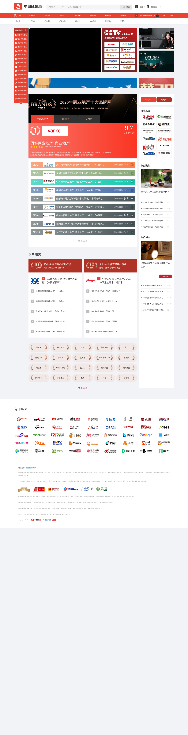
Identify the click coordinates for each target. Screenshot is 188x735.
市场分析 (108, 15)
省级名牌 (108, 21)
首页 (19, 15)
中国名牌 (17, 21)
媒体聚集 (123, 15)
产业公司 (93, 15)
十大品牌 (32, 21)
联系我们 (123, 21)
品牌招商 (47, 15)
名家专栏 (78, 15)
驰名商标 (93, 21)
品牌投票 (32, 15)
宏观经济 (62, 15)
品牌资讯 (62, 21)
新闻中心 (78, 21)
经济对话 (47, 21)
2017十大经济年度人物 (147, 15)
